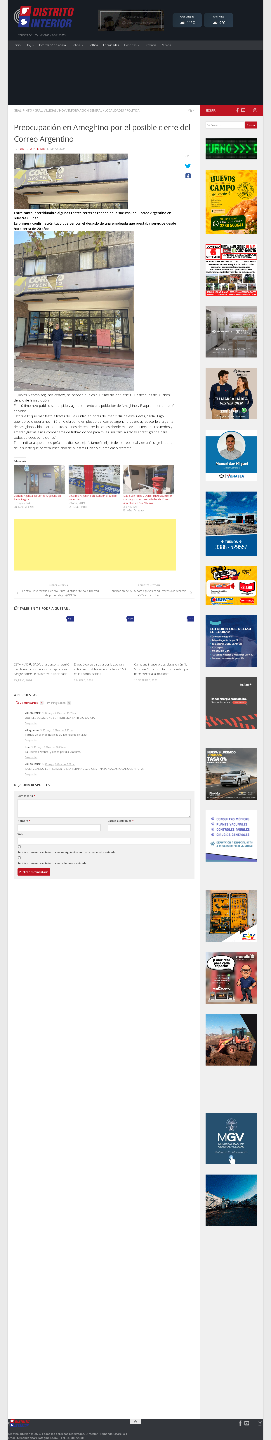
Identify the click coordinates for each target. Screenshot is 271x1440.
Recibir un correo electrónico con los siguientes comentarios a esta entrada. (67, 852)
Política (93, 45)
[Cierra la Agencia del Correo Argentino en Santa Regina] (39, 479)
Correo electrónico (121, 821)
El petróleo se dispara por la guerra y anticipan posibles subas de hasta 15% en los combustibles (100, 669)
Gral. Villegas (46, 110)
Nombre (24, 821)
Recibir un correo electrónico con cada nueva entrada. (52, 863)
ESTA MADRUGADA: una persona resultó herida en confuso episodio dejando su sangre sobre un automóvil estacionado (41, 669)
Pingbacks (60, 703)
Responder (31, 723)
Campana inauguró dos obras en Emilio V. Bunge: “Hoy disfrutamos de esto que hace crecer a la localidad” (161, 669)
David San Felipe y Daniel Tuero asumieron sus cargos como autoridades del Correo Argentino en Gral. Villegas (148, 499)
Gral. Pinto (23, 110)
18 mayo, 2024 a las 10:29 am (50, 747)
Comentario (26, 796)
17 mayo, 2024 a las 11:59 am (61, 713)
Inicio (17, 45)
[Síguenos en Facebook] (237, 110)
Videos (166, 45)
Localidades (111, 45)
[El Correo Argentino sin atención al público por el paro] (94, 479)
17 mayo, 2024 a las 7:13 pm (58, 730)
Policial (76, 45)
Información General (52, 45)
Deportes (130, 45)
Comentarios (31, 703)
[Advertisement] (135, 77)
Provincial (151, 45)
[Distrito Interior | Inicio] (44, 17)
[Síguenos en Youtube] (243, 110)
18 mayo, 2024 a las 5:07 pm (60, 764)
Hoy (28, 45)
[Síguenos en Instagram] (255, 110)
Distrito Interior (32, 148)
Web (20, 834)
